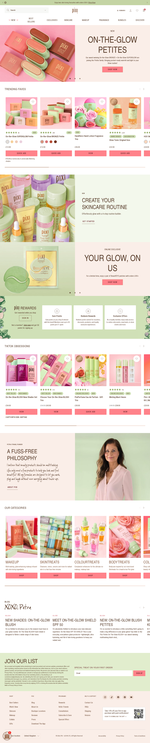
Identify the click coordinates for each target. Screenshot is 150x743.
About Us (34, 707)
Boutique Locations (38, 711)
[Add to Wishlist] (33, 101)
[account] (130, 10)
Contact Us (89, 703)
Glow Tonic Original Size (119, 140)
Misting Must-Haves (117, 397)
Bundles (122, 20)
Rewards (122, 10)
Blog (33, 703)
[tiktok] (111, 697)
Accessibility (102, 736)
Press (33, 719)
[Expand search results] (45, 10)
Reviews (34, 715)
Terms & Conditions (139, 736)
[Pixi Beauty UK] (75, 10)
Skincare (68, 20)
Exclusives (52, 20)
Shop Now (112, 69)
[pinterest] (124, 697)
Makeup (85, 20)
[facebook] (118, 697)
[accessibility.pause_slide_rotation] (5, 2)
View (90, 153)
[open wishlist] (137, 10)
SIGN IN (25, 318)
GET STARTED (88, 221)
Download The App (38, 724)
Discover (140, 20)
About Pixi (12, 487)
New (13, 20)
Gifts (11, 724)
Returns (87, 715)
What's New (13, 707)
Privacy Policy (120, 736)
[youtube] (131, 697)
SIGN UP (139, 673)
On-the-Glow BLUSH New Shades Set (21, 397)
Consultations (63, 711)
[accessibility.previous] (2, 2)
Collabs (12, 719)
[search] (8, 10)
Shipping (88, 711)
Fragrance (104, 20)
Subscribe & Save (65, 715)
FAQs (86, 707)
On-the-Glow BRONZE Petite (52, 136)
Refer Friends (64, 707)
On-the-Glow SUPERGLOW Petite (19, 136)
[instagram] (105, 697)
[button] (70, 78)
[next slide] (143, 507)
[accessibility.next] (147, 2)
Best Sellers (31, 20)
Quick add (21, 153)
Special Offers (64, 719)
